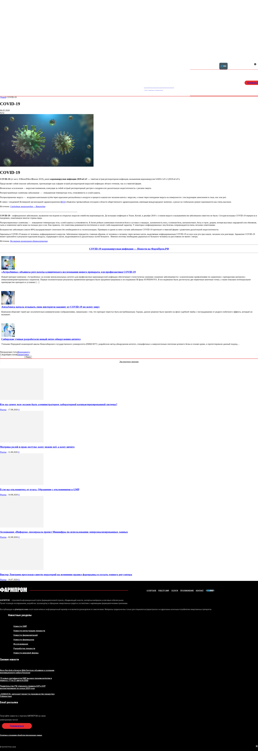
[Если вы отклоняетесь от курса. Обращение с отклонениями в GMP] (22, 484)
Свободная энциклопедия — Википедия (27, 206)
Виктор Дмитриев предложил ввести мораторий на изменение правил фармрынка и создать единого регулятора (66, 574)
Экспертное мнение (129, 361)
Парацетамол (23, 354)
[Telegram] (244, 746)
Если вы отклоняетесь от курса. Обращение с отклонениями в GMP (39, 489)
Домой (3, 97)
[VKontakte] (252, 64)
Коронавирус (24, 352)
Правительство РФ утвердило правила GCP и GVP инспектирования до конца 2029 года (23, 687)
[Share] (255, 61)
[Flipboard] (252, 61)
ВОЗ (63, 202)
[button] (242, 63)
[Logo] (13, 589)
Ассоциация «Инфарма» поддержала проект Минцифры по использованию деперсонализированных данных (64, 531)
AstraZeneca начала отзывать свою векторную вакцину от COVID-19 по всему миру (50, 306)
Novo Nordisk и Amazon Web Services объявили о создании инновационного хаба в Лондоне (27, 671)
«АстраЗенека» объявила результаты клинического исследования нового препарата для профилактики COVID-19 (68, 271)
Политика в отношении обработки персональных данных (21, 735)
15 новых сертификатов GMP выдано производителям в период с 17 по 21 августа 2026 (26, 679)
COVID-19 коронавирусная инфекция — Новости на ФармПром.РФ (129, 248)
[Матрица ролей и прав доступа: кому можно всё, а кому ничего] (22, 442)
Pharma (3, 409)
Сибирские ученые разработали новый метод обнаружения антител (41, 339)
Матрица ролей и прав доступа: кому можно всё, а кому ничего (37, 446)
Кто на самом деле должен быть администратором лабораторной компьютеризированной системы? (58, 404)
